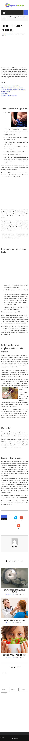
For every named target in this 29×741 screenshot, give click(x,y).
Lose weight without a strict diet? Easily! (14, 655)
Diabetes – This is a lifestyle (9, 95)
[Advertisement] (14, 52)
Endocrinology (6, 34)
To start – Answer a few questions (10, 85)
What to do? (4, 93)
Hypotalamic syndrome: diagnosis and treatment (14, 591)
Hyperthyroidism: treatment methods (14, 620)
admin (4, 35)
